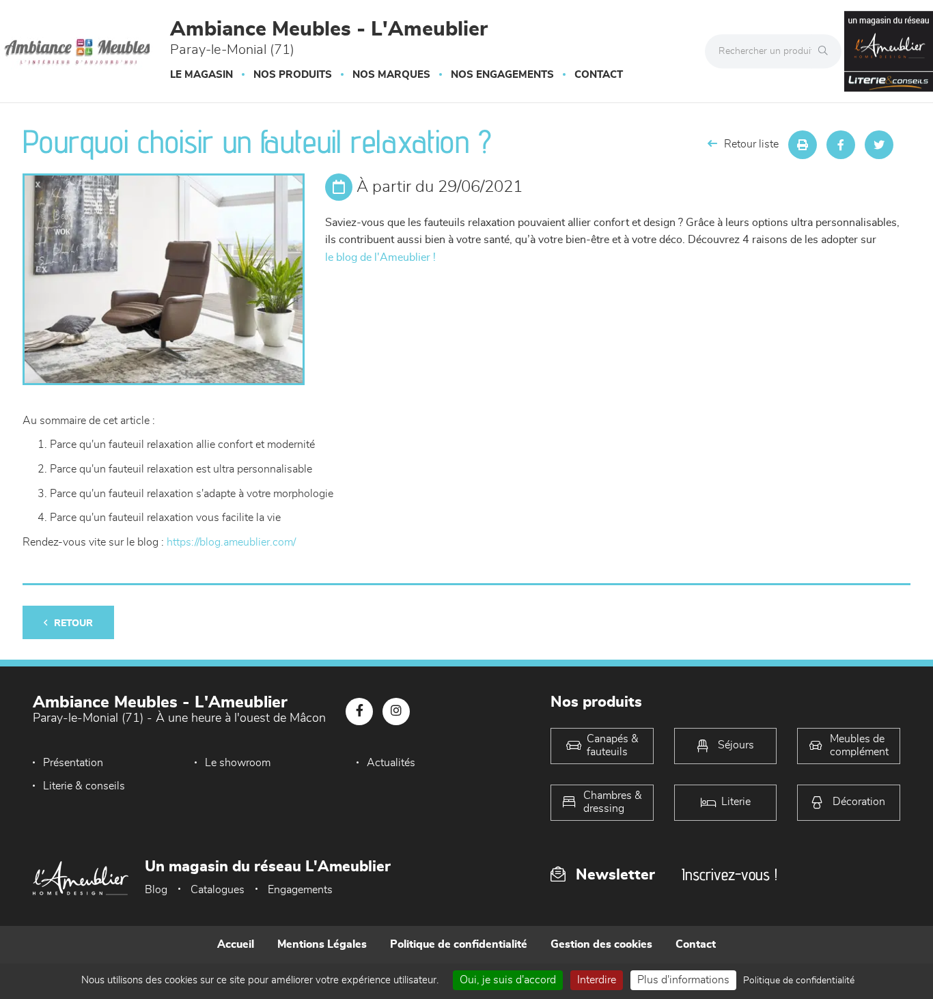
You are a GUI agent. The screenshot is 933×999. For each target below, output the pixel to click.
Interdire (596, 979)
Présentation (73, 762)
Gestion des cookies (601, 944)
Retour (73, 623)
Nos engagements (502, 75)
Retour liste (751, 144)
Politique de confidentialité (458, 944)
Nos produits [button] (292, 75)
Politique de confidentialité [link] (798, 980)
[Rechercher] (826, 51)
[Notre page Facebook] (359, 711)
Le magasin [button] (201, 75)
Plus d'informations (683, 979)
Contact (598, 75)
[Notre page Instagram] (396, 711)
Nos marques (391, 75)
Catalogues (218, 889)
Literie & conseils (84, 785)
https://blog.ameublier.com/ (231, 542)
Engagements (300, 889)
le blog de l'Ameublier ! (380, 257)
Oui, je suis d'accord (508, 979)
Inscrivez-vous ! (729, 874)
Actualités (391, 762)
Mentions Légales (322, 944)
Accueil (235, 944)
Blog (156, 889)
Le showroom (237, 762)
